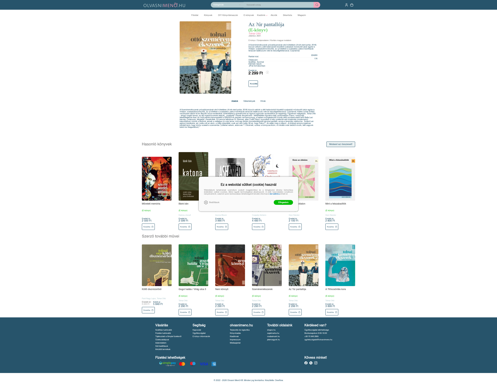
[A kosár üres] (352, 4)
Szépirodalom (263, 40)
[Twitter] (310, 362)
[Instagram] (315, 362)
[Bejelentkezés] (346, 4)
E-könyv (252, 40)
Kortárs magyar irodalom (280, 40)
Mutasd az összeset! (340, 144)
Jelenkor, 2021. (254, 36)
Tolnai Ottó (254, 33)
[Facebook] (306, 362)
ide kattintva (275, 194)
